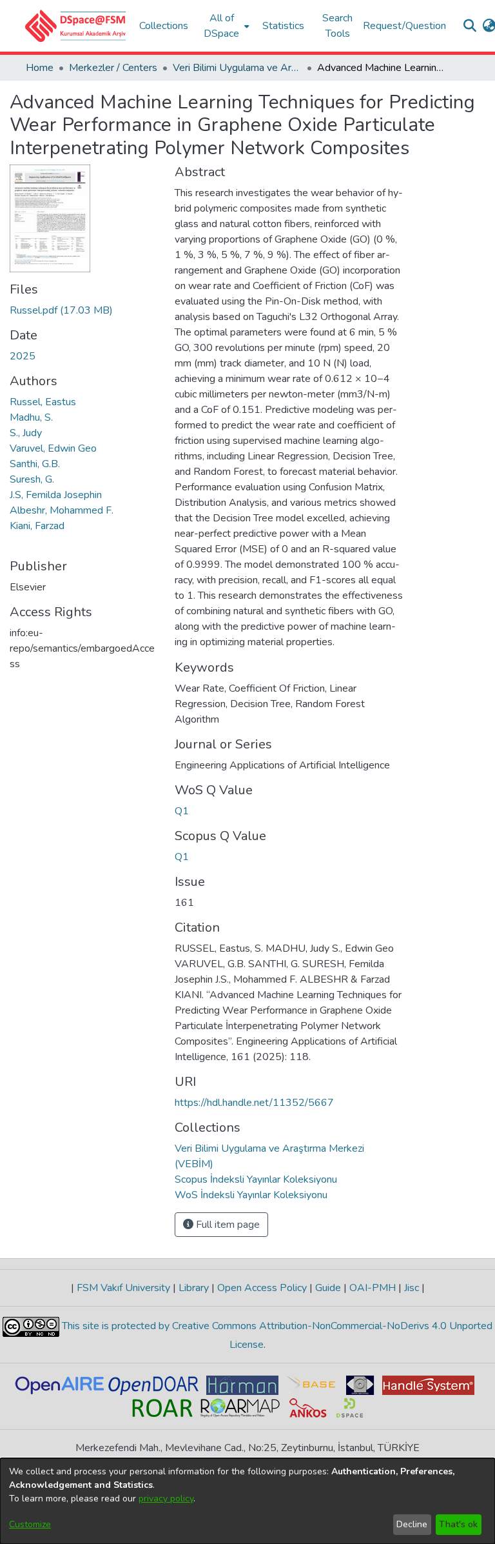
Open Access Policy (262, 1288)
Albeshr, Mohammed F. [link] (61, 510)
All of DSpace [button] (221, 26)
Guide (328, 1288)
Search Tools (337, 26)
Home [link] (39, 68)
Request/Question (404, 26)
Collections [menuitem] (163, 26)
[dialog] (247, 1501)
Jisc (412, 1288)
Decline (411, 1524)
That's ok (458, 1524)
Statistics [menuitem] (283, 26)
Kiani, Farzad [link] (37, 526)
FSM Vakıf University (123, 1288)
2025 (22, 356)
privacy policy (166, 1498)
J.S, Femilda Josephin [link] (56, 495)
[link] (61, 310)
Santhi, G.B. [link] (35, 464)
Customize (30, 1524)
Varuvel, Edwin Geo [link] (53, 448)
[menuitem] (225, 26)
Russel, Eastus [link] (43, 402)
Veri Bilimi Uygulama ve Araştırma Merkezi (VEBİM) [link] (237, 68)
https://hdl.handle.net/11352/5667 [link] (254, 1103)
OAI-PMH (372, 1288)
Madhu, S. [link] (31, 417)
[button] (75, 26)
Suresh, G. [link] (32, 479)
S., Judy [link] (26, 433)
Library (193, 1288)
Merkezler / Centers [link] (113, 68)
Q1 (182, 811)
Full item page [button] (226, 1225)
